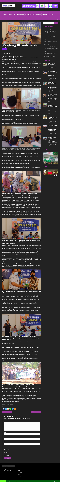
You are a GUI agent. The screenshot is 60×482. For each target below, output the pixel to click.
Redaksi (12, 50)
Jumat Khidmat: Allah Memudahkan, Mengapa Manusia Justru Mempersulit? (50, 43)
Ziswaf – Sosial (12, 14)
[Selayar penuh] (56, 175)
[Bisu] (54, 175)
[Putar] (44, 175)
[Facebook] (4, 409)
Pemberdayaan (20, 14)
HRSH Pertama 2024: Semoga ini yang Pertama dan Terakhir (52, 64)
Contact (19, 476)
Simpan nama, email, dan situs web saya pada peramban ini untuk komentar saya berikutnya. (7, 452)
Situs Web (5, 441)
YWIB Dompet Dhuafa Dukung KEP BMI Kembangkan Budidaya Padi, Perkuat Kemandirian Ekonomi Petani (50, 37)
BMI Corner (5, 14)
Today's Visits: (6, 469)
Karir (19, 474)
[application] (50, 173)
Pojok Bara (51, 14)
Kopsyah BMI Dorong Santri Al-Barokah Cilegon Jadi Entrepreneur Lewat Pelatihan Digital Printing (50, 55)
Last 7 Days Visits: (7, 470)
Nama (5, 432)
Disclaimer (20, 472)
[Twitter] (6, 409)
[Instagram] (8, 409)
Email (5, 437)
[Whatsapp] (10, 409)
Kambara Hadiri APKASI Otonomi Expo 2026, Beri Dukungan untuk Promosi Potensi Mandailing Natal (50, 31)
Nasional (32, 14)
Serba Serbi (44, 14)
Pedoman (19, 470)
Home (19, 465)
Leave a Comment (19, 50)
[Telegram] (13, 409)
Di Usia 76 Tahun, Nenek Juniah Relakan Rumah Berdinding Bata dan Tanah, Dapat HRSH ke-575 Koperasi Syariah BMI (51, 49)
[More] (15, 409)
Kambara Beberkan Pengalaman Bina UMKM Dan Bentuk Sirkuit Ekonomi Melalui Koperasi (52, 74)
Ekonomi (27, 14)
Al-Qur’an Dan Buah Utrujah (36, 411)
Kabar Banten (38, 14)
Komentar (6, 421)
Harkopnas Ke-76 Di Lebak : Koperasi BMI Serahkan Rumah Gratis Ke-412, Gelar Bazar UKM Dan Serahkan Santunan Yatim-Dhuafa (52, 85)
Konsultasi (5, 16)
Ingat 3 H (5, 411)
